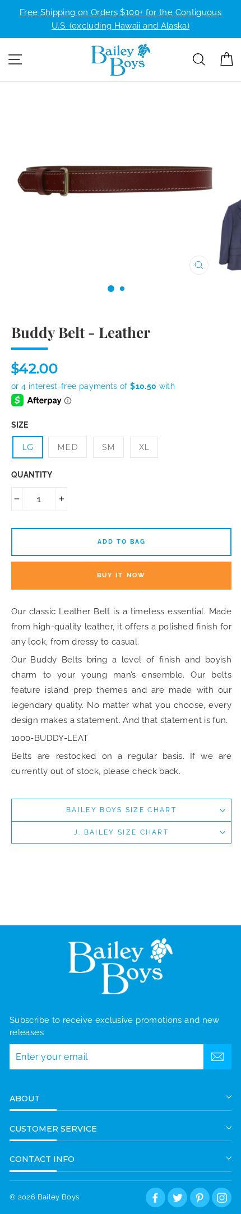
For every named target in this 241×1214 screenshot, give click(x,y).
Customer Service (53, 1129)
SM (108, 447)
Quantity (31, 474)
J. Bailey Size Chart (121, 832)
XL (144, 447)
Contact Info (42, 1159)
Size (19, 424)
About (25, 1098)
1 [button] (111, 288)
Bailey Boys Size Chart (121, 810)
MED (67, 447)
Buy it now (121, 575)
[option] (120, 19)
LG (28, 447)
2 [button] (123, 289)
